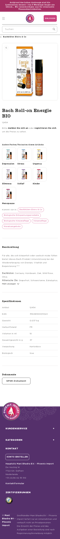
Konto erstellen (17, 457)
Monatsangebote (12, 226)
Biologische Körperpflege (16, 221)
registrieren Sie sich (45, 128)
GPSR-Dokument (16, 381)
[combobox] (29, 29)
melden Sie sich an (18, 128)
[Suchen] (54, 29)
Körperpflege (40, 221)
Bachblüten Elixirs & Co (31, 210)
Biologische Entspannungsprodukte (21, 215)
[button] (3, 18)
